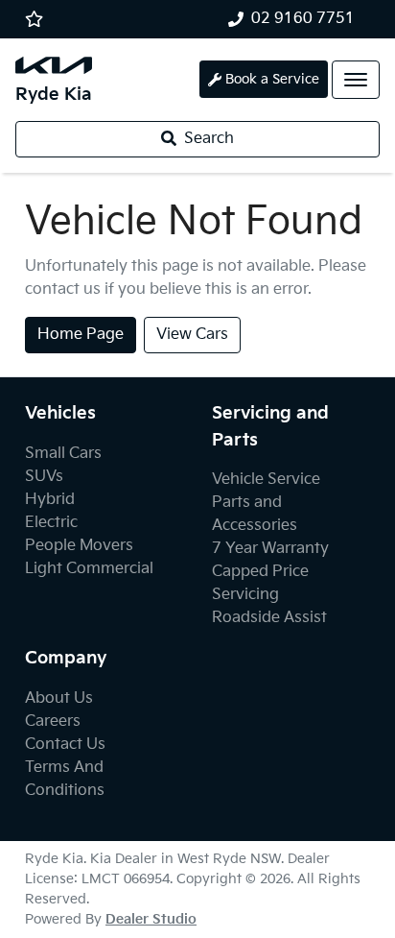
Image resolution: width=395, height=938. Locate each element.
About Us (59, 698)
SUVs (44, 477)
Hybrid (50, 500)
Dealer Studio (151, 919)
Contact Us (65, 744)
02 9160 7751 (303, 19)
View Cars (192, 334)
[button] (356, 79)
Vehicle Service (266, 479)
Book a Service (272, 79)
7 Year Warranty (270, 549)
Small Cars (63, 454)
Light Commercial (89, 569)
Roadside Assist (269, 618)
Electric (51, 523)
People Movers (79, 546)
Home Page (80, 334)
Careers (53, 721)
